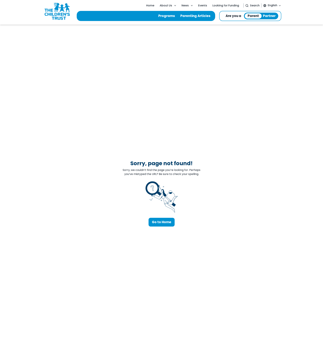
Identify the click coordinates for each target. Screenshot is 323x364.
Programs (166, 16)
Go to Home (161, 222)
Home (150, 5)
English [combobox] (272, 5)
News (185, 5)
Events (202, 5)
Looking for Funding (225, 5)
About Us (166, 5)
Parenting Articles (195, 16)
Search (255, 5)
